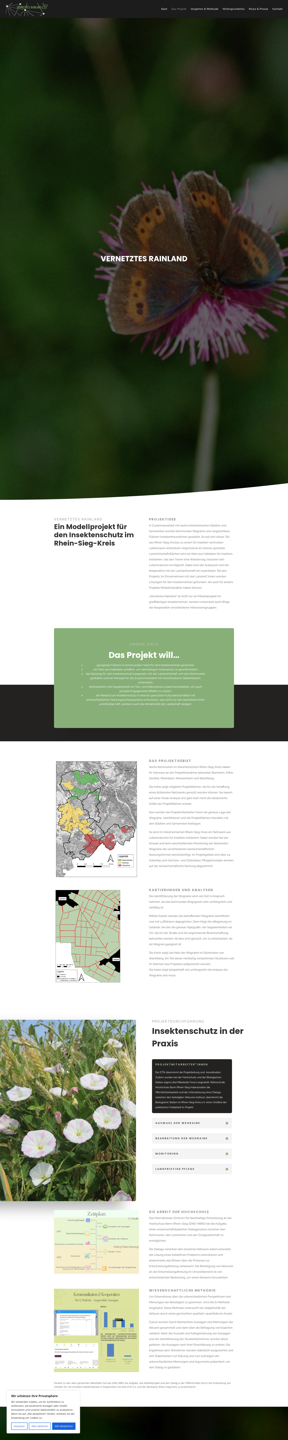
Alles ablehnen (40, 1426)
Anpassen (19, 1426)
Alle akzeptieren (64, 1426)
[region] (43, 1411)
